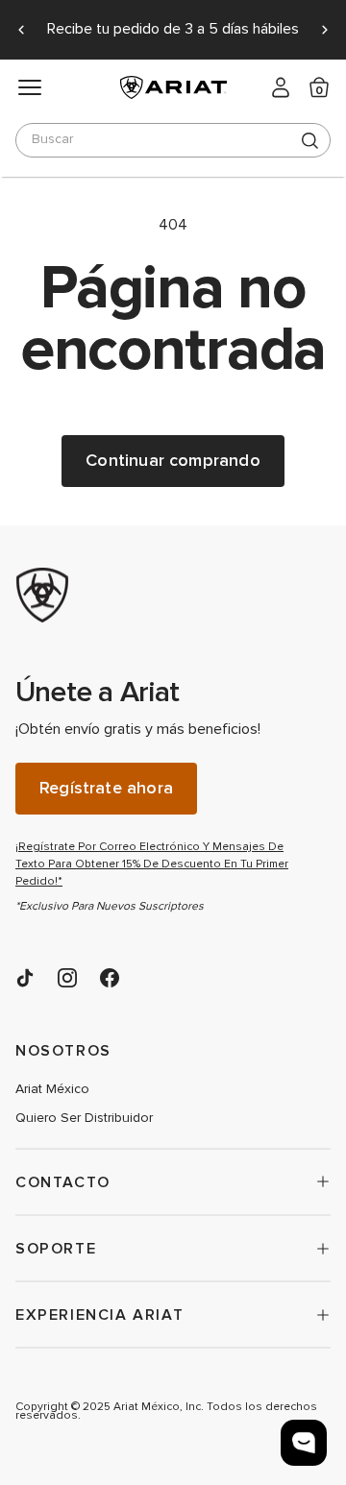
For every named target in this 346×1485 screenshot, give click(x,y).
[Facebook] (109, 977)
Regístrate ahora (106, 788)
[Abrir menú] (29, 87)
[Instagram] (67, 977)
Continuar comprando (173, 460)
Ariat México (52, 1089)
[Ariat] (159, 595)
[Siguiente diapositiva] (325, 30)
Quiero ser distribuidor (84, 1118)
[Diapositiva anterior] (21, 30)
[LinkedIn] (25, 977)
